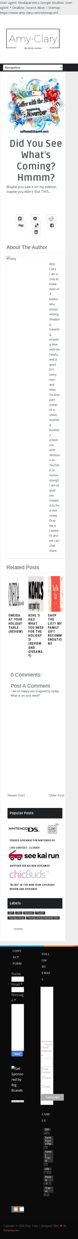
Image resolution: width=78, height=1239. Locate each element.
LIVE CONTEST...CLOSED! (25, 847)
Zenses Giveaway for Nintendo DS (32, 840)
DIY (11, 913)
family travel (48, 1156)
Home (18, 929)
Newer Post (16, 795)
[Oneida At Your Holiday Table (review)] (16, 610)
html (48, 1077)
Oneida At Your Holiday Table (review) (16, 623)
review (29, 913)
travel (40, 913)
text (47, 1086)
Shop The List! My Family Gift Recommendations (55, 629)
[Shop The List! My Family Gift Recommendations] (55, 610)
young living (16, 917)
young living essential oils (42, 917)
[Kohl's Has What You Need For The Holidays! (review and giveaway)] (36, 610)
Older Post (56, 795)
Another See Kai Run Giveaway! (30, 865)
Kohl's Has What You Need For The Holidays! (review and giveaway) (36, 635)
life (19, 913)
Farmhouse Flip (48, 1140)
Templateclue (11, 1230)
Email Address (46, 1051)
